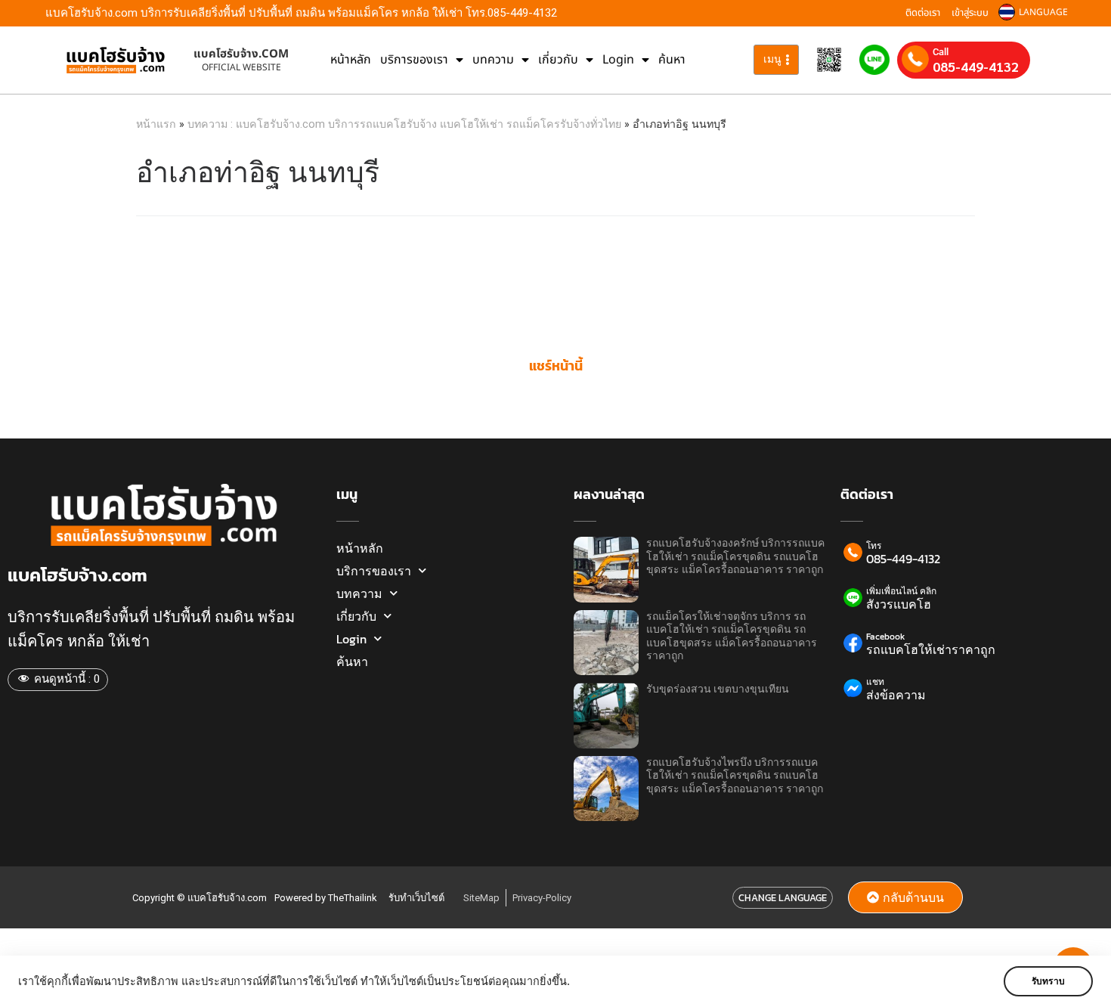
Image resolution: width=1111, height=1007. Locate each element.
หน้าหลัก (350, 60)
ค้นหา (671, 60)
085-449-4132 (976, 66)
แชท (875, 682)
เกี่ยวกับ (558, 60)
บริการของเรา (414, 60)
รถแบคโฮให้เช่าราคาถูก (930, 649)
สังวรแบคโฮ (898, 604)
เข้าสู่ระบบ (970, 12)
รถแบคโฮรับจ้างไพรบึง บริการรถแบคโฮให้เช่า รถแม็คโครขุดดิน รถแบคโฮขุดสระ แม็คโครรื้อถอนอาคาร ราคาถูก (734, 775)
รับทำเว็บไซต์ (416, 897)
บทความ (493, 60)
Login (618, 60)
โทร (873, 546)
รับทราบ (1048, 981)
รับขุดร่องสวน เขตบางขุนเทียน (717, 689)
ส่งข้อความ (896, 695)
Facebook (885, 636)
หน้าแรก (156, 124)
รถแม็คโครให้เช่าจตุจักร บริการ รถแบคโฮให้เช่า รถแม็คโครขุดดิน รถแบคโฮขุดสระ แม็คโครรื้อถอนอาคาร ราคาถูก (731, 637)
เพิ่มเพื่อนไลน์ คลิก (901, 591)
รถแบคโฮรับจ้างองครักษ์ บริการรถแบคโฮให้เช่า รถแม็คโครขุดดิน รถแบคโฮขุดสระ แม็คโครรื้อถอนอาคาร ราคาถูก (735, 556)
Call (941, 51)
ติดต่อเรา (922, 12)
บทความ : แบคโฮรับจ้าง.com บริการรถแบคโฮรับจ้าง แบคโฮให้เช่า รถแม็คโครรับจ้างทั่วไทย (404, 124)
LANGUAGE (1043, 12)
